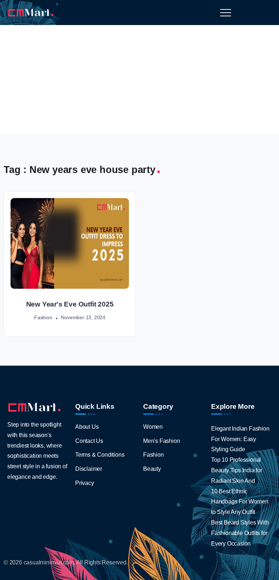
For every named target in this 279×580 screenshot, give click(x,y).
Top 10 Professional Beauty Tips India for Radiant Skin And (236, 470)
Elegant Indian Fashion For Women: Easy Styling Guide (240, 439)
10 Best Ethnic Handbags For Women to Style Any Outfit (239, 501)
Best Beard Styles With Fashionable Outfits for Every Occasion (240, 533)
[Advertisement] (139, 79)
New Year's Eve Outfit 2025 (70, 304)
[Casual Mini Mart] (30, 12)
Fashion (43, 317)
